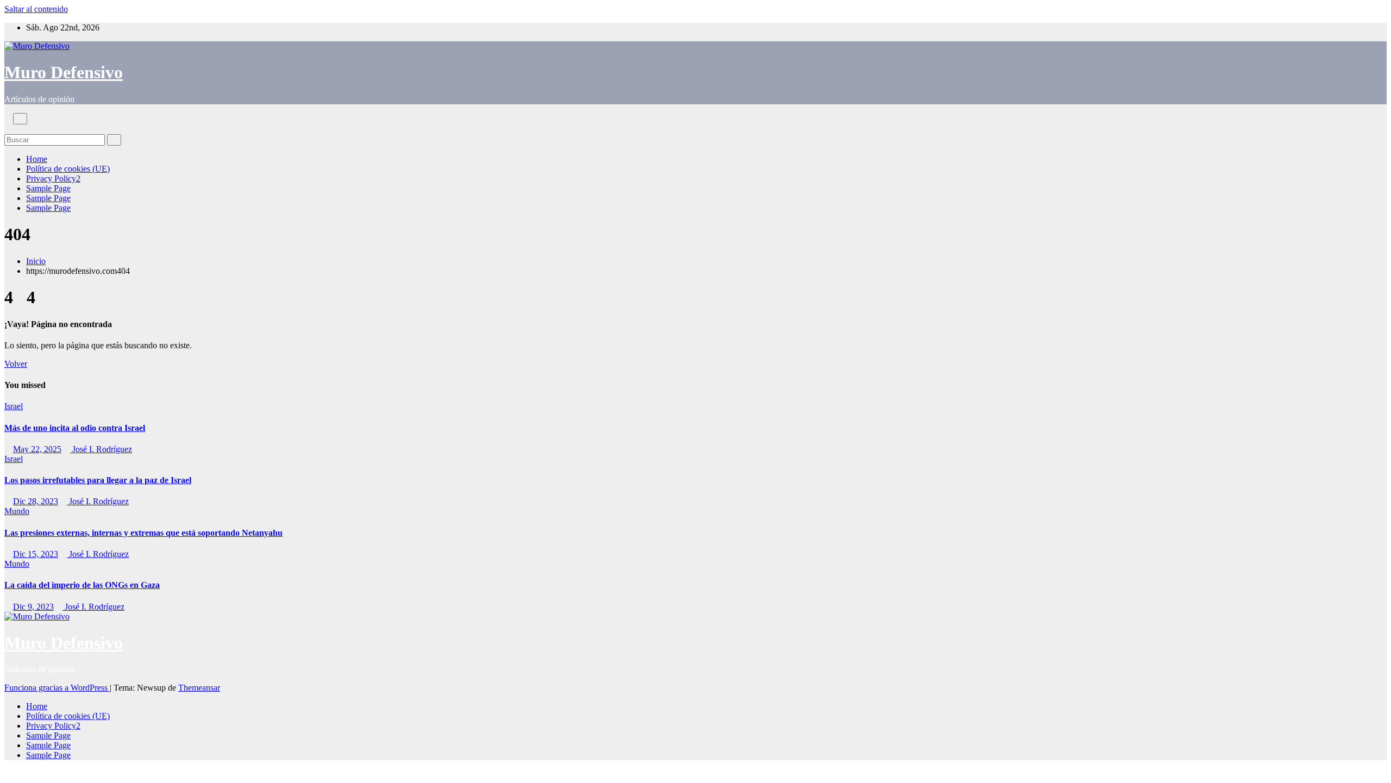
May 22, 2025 (37, 449)
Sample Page (48, 188)
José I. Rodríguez (101, 449)
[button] (7, 129)
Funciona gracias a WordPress (57, 687)
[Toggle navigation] (20, 118)
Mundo (16, 511)
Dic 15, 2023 (35, 554)
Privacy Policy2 (53, 178)
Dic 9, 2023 (33, 606)
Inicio (36, 261)
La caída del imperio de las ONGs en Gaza (82, 585)
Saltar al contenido (36, 9)
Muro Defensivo (63, 72)
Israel (13, 406)
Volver (15, 363)
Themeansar (199, 687)
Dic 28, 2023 (35, 501)
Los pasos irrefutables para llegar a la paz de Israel (97, 480)
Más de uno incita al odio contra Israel (74, 428)
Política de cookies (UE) (68, 168)
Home (36, 159)
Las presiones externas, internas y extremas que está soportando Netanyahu (143, 532)
